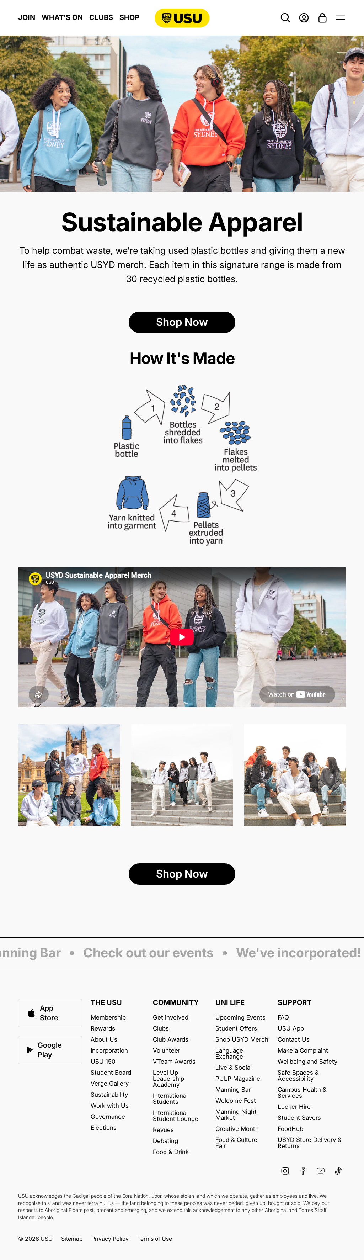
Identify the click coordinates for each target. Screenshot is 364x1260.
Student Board (111, 1073)
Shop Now (182, 322)
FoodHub (290, 1129)
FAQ (283, 1018)
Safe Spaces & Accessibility (298, 1076)
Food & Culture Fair (236, 1143)
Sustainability (109, 1095)
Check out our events (134, 953)
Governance (108, 1117)
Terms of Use (154, 1238)
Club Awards (170, 1040)
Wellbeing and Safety (307, 1062)
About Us (104, 1040)
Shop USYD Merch (241, 1040)
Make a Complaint (303, 1051)
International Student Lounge (175, 1116)
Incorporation (109, 1051)
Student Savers (299, 1118)
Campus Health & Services (302, 1093)
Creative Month (237, 1129)
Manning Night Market (236, 1115)
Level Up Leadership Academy (168, 1079)
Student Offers (236, 1029)
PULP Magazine (237, 1079)
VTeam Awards (174, 1062)
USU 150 (103, 1062)
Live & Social (233, 1068)
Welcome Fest (235, 1101)
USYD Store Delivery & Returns (310, 1143)
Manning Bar (233, 1090)
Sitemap (72, 1238)
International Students (170, 1099)
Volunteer (166, 1051)
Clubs (101, 17)
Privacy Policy (110, 1238)
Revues (163, 1130)
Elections (104, 1128)
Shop (129, 17)
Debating (165, 1141)
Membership (108, 1018)
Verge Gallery (110, 1084)
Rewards (103, 1029)
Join (26, 17)
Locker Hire (294, 1107)
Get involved (170, 1018)
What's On (62, 17)
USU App (291, 1029)
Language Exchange (229, 1054)
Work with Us (110, 1106)
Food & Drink (171, 1152)
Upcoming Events (240, 1018)
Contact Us (294, 1040)
